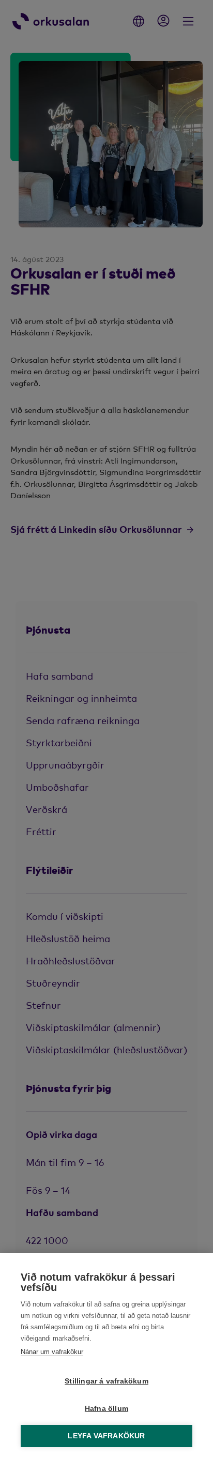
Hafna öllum (106, 1408)
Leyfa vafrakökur (106, 1436)
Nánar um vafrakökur (52, 1352)
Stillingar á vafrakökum (106, 1381)
